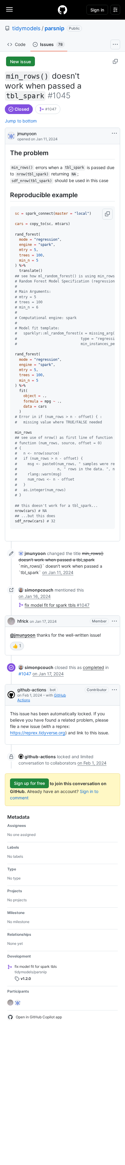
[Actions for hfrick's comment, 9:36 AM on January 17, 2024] (114, 621)
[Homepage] (62, 10)
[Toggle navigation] (9, 9)
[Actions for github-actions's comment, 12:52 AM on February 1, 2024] (114, 690)
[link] (47, 109)
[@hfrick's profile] (11, 621)
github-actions (31, 689)
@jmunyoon (22, 635)
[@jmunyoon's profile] (11, 135)
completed (93, 667)
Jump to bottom (21, 120)
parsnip (54, 28)
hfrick (23, 621)
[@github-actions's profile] (11, 694)
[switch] (17, 646)
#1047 (25, 673)
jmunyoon (26, 133)
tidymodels (26, 28)
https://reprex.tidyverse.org (37, 732)
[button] (107, 214)
